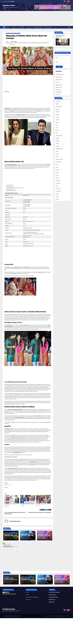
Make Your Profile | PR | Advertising (32, 597)
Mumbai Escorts (52, 599)
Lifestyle (14, 27)
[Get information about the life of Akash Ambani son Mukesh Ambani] (11, 499)
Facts (57, 127)
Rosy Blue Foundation (20, 114)
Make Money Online (38, 27)
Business (11, 33)
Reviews (57, 175)
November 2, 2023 (8, 581)
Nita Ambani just (32, 464)
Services (57, 177)
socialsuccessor (13, 41)
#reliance (47, 42)
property (57, 167)
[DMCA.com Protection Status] (5, 592)
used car (57, 193)
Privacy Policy (28, 599)
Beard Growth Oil (59, 106)
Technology (58, 183)
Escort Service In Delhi (53, 597)
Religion (57, 172)
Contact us (28, 594)
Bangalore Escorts (59, 79)
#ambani (43, 42)
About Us (29, 27)
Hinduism (57, 138)
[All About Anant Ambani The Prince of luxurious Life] (27, 499)
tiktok (57, 185)
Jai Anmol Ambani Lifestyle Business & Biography (39, 512)
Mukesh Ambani (17, 267)
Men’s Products (48, 27)
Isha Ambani (13, 273)
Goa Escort (58, 82)
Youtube (57, 196)
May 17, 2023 (58, 581)
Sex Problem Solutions (60, 74)
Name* (57, 57)
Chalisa (57, 122)
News (8, 27)
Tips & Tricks (58, 188)
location (57, 156)
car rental (57, 117)
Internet (57, 151)
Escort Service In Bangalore (54, 592)
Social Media (21, 27)
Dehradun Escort (59, 87)
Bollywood (57, 111)
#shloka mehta (12, 44)
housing (57, 143)
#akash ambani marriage (20, 42)
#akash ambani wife (38, 42)
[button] (67, 27)
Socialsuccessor (8, 5)
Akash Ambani (26, 267)
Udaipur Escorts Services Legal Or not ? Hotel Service (10, 580)
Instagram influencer (59, 148)
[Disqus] (27, 554)
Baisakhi (57, 103)
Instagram (57, 146)
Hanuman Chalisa (59, 135)
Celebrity (15, 33)
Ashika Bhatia (58, 94)
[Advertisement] (36, 18)
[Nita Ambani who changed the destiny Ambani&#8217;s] (43, 499)
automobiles (58, 101)
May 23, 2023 (24, 581)
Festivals (57, 130)
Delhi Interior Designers (60, 35)
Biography (7, 33)
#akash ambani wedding (29, 42)
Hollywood (58, 140)
